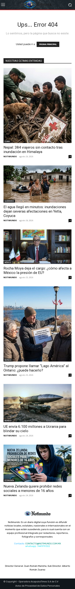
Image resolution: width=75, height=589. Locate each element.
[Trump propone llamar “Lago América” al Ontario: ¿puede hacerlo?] (37, 324)
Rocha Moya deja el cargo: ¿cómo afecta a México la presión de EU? (37, 270)
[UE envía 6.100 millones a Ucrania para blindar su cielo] (37, 403)
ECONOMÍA (9, 480)
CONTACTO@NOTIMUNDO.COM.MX (43, 543)
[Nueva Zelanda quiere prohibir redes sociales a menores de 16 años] (37, 463)
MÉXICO (8, 262)
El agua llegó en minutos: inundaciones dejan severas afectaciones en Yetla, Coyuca (34, 211)
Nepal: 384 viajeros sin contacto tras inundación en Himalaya (33, 149)
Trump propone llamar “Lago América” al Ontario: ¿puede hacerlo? (36, 368)
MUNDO (8, 360)
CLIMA (7, 141)
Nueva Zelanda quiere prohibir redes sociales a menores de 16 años (32, 488)
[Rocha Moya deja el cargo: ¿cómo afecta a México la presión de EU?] (37, 246)
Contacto (19, 543)
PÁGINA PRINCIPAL (48, 44)
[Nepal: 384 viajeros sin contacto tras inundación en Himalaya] (37, 105)
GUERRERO (9, 201)
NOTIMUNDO (10, 156)
